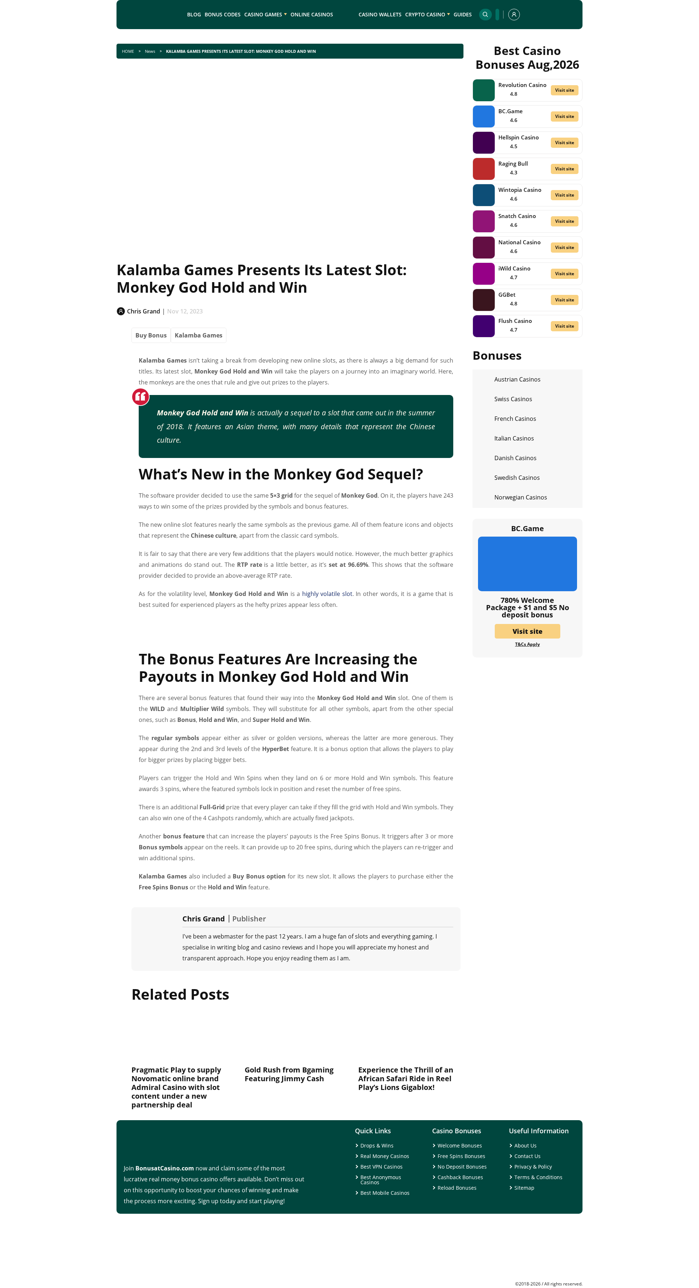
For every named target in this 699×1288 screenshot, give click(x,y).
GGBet (507, 294)
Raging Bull (513, 163)
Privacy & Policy (533, 1166)
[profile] (514, 14)
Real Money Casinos (384, 1156)
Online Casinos (312, 14)
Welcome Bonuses (460, 1145)
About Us (525, 1145)
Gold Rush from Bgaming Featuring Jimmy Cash (289, 1074)
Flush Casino (515, 320)
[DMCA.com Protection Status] (527, 1279)
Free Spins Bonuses (461, 1156)
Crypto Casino (425, 14)
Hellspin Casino (518, 137)
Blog (194, 14)
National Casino (519, 242)
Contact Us (527, 1156)
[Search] (485, 14)
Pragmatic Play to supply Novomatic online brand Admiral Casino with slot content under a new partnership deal (176, 1087)
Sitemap (524, 1187)
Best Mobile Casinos (385, 1192)
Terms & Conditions (538, 1177)
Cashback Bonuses (460, 1177)
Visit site (564, 90)
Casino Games (263, 14)
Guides (463, 14)
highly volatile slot (327, 594)
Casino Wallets (380, 14)
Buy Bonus (151, 335)
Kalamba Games (198, 335)
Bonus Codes (223, 14)
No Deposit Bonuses (462, 1166)
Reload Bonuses (457, 1187)
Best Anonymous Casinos (380, 1180)
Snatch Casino (517, 216)
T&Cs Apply (527, 644)
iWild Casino (514, 268)
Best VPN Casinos (381, 1166)
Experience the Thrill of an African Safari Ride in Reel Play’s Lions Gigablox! (405, 1078)
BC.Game (510, 111)
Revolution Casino (522, 84)
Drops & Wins (377, 1145)
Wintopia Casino (519, 189)
